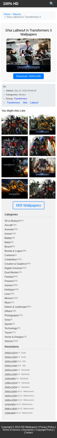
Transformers (20, 98)
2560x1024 (11, 353)
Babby (8, 238)
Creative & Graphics (15, 264)
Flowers (9, 281)
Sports (8, 324)
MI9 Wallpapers (28, 205)
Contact (28, 432)
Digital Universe (13, 268)
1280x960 (10, 379)
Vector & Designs (14, 337)
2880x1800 (11, 409)
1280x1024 (11, 383)
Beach (8, 246)
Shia (25, 102)
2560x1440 (11, 366)
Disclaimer (28, 429)
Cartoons (9, 255)
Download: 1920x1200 (28, 76)
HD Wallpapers (29, 427)
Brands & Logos (13, 251)
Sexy (7, 319)
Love (7, 294)
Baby (7, 242)
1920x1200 (11, 396)
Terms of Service (11, 429)
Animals (9, 229)
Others (8, 311)
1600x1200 (11, 374)
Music (8, 302)
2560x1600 (11, 391)
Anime (8, 233)
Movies (17, 14)
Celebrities (10, 259)
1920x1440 (11, 370)
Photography (11, 315)
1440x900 (10, 404)
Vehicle (9, 341)
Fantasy (9, 276)
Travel (8, 332)
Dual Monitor (11, 272)
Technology (11, 328)
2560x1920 (11, 387)
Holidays (9, 289)
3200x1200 (11, 357)
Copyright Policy (44, 429)
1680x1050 (11, 400)
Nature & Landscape (16, 307)
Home (7, 14)
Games (8, 285)
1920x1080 (11, 361)
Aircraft (8, 225)
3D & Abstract (12, 221)
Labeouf (34, 102)
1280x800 (10, 413)
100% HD (10, 4)
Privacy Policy (47, 427)
